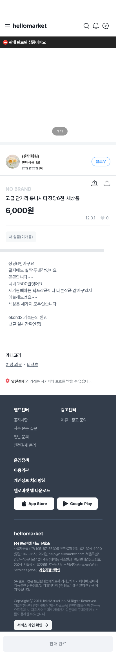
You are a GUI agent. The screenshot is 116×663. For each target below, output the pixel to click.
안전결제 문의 (25, 445)
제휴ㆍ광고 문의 (74, 420)
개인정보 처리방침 (29, 480)
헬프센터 (21, 409)
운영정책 (21, 460)
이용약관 (21, 470)
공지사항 (21, 420)
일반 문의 (21, 436)
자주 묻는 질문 (25, 428)
